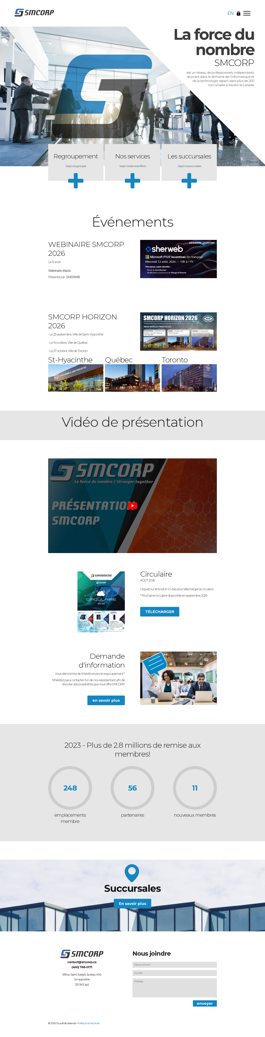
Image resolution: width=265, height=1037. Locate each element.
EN (230, 13)
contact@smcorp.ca (81, 962)
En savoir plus (132, 903)
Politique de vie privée (88, 1023)
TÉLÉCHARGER (159, 611)
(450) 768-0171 (82, 967)
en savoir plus (106, 700)
